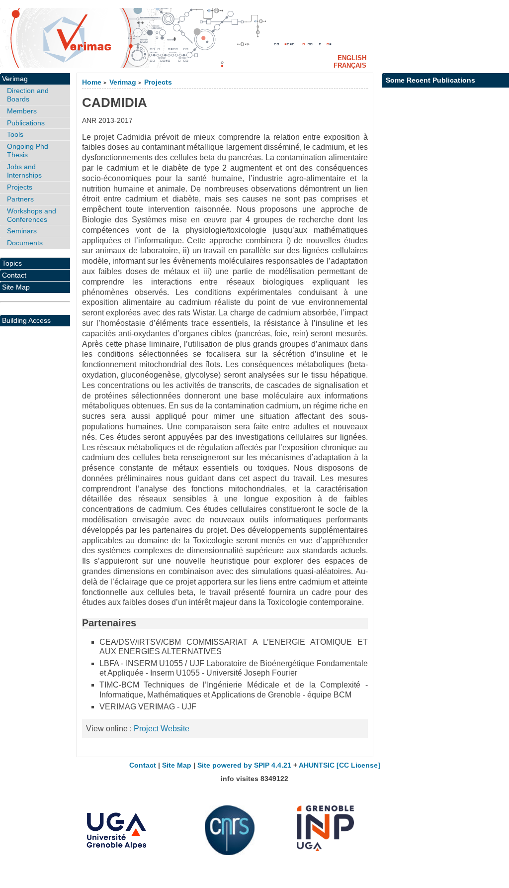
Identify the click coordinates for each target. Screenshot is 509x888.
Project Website (161, 728)
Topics (12, 263)
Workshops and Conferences (31, 215)
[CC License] (358, 765)
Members (22, 111)
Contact (14, 275)
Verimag (122, 82)
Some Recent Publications (430, 80)
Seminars (22, 231)
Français (350, 65)
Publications (26, 123)
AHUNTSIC (317, 765)
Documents (25, 243)
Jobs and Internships (24, 171)
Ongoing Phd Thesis (27, 150)
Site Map (16, 287)
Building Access (26, 320)
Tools (15, 134)
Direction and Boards (28, 95)
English (352, 58)
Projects (158, 82)
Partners (20, 199)
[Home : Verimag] (254, 38)
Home (91, 82)
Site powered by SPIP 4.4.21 (244, 765)
